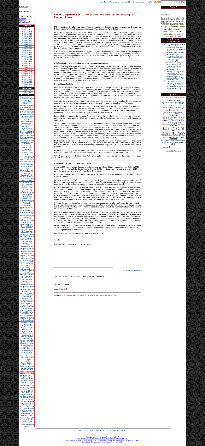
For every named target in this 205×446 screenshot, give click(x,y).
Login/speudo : (24, 6)
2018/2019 (27, 90)
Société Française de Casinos (173, 27)
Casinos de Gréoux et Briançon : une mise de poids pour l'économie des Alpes (90, 295)
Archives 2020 (27, 40)
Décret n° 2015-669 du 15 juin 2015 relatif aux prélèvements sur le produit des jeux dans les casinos (27, 114)
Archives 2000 (27, 82)
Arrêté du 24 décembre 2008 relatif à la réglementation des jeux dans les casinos (27, 350)
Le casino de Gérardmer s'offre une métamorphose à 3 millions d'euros (176, 57)
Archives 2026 (27, 28)
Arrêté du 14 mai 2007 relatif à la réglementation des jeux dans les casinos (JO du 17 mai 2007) (27, 394)
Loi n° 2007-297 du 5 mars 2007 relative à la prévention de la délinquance (27, 402)
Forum (106, 2)
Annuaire (142, 2)
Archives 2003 (27, 76)
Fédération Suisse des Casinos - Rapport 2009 (27, 324)
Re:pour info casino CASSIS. (171, 102)
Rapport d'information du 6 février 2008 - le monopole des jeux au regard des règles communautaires (27, 377)
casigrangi (178, 31)
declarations (177, 29)
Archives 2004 (27, 73)
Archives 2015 (27, 51)
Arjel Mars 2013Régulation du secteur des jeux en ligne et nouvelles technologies (27, 202)
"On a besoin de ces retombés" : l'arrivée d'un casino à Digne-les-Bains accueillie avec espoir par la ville (176, 85)
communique (168, 32)
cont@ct (149, 2)
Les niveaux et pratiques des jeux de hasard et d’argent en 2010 (27, 270)
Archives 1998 (27, 86)
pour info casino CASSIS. (171, 112)
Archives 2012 (27, 57)
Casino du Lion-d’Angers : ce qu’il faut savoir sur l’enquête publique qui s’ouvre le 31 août (175, 65)
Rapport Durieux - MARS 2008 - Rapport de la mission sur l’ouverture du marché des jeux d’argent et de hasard (27, 367)
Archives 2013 (27, 55)
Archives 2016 (27, 48)
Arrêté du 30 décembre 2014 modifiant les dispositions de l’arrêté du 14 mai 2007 (27, 150)
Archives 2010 (27, 61)
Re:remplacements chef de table (172, 127)
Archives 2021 (27, 38)
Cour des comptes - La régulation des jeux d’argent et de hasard (27, 107)
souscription (168, 34)
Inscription (22, 18)
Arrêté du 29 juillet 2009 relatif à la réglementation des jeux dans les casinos (27, 330)
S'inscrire (60, 276)
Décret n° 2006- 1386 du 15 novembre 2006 (27, 418)
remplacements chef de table (171, 135)
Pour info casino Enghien (171, 122)
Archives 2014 (27, 53)
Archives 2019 (27, 42)
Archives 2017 (27, 46)
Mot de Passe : (24, 11)
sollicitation (176, 37)
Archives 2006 (27, 69)
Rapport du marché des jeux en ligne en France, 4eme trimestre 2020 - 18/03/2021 (27, 100)
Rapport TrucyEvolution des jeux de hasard (27, 423)
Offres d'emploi (133, 2)
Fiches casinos (115, 2)
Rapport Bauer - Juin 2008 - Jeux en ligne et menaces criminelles (27, 358)
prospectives (178, 34)
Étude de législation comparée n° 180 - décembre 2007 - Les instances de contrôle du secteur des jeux (27, 385)
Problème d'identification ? (24, 21)
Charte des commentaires (132, 270)
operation (168, 29)
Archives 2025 (27, 30)
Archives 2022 (27, 36)
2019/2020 (27, 92)
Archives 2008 (27, 65)
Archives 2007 (27, 67)
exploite (169, 37)
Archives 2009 (27, 63)
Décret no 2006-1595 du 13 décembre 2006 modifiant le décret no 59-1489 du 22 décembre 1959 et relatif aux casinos (27, 411)
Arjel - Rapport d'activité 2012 (27, 195)
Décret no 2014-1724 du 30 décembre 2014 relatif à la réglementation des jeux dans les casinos (27, 173)
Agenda (124, 2)
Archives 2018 (27, 44)
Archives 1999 (27, 84)
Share (57, 240)
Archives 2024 (27, 32)
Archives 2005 (27, 71)
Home (101, 2)
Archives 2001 (27, 80)
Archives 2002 (27, 78)
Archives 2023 (27, 34)
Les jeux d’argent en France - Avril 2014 (27, 179)
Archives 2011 (27, 59)
